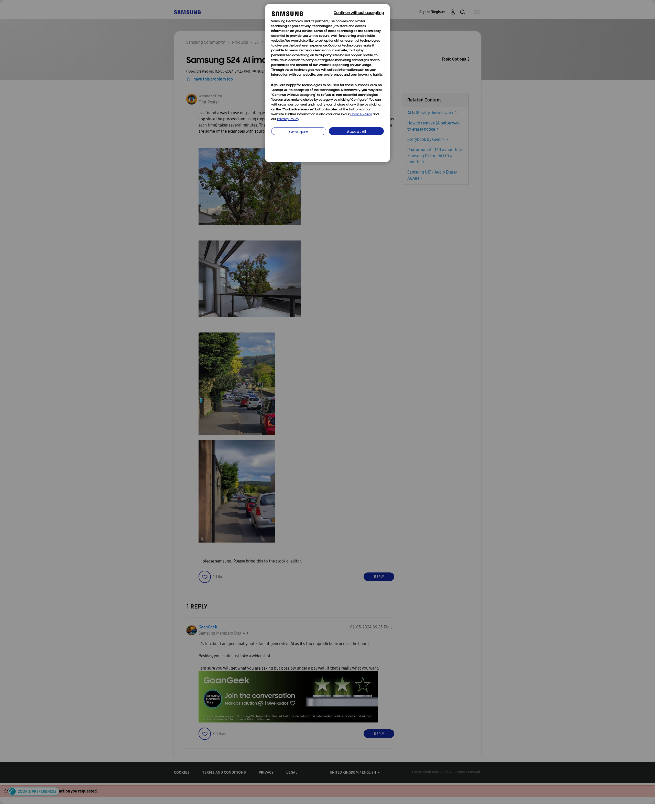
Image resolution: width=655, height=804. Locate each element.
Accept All (356, 132)
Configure (298, 132)
